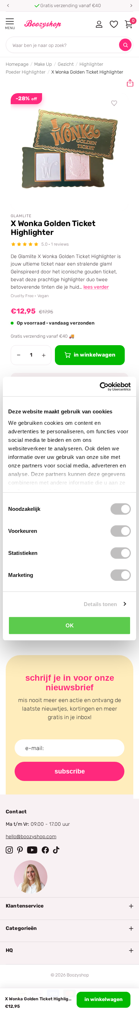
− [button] (19, 355)
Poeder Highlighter (26, 72)
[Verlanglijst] (114, 103)
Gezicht (66, 64)
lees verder (96, 287)
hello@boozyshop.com (31, 837)
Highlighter (91, 64)
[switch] (120, 531)
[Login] (98, 24)
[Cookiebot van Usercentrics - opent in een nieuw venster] (100, 386)
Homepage (17, 64)
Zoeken (125, 45)
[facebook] (45, 849)
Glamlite (21, 216)
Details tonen (100, 604)
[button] (8, 6)
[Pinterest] (20, 849)
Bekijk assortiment (10, 21)
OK (70, 625)
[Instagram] (9, 849)
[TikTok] (56, 849)
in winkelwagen (103, 999)
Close (69, 906)
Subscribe (70, 771)
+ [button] (44, 355)
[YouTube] (32, 849)
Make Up (43, 64)
